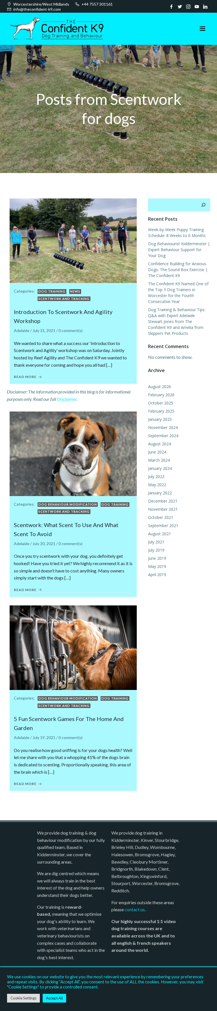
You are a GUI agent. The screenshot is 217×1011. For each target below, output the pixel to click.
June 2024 (157, 452)
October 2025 (160, 403)
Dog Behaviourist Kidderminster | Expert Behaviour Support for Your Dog (179, 249)
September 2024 (163, 435)
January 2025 (160, 419)
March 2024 (159, 460)
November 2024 (163, 427)
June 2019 (157, 558)
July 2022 (156, 476)
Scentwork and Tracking (64, 298)
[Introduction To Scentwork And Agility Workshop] (73, 240)
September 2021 (163, 525)
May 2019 (157, 566)
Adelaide (21, 330)
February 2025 (161, 411)
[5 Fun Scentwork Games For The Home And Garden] (73, 647)
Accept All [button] (54, 998)
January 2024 (160, 468)
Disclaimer (67, 399)
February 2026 (161, 394)
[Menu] (202, 29)
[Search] (203, 204)
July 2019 (156, 550)
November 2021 (163, 509)
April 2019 (157, 574)
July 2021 (156, 542)
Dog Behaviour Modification (67, 504)
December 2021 (162, 501)
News (75, 291)
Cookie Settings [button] (23, 998)
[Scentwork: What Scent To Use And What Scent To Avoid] (73, 453)
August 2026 (159, 386)
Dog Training (52, 291)
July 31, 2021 (43, 330)
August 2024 (159, 443)
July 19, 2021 (43, 737)
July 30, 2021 (43, 543)
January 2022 (160, 492)
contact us (135, 909)
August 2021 (159, 533)
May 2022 (157, 484)
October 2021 (160, 517)
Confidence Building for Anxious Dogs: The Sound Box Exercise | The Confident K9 (178, 269)
